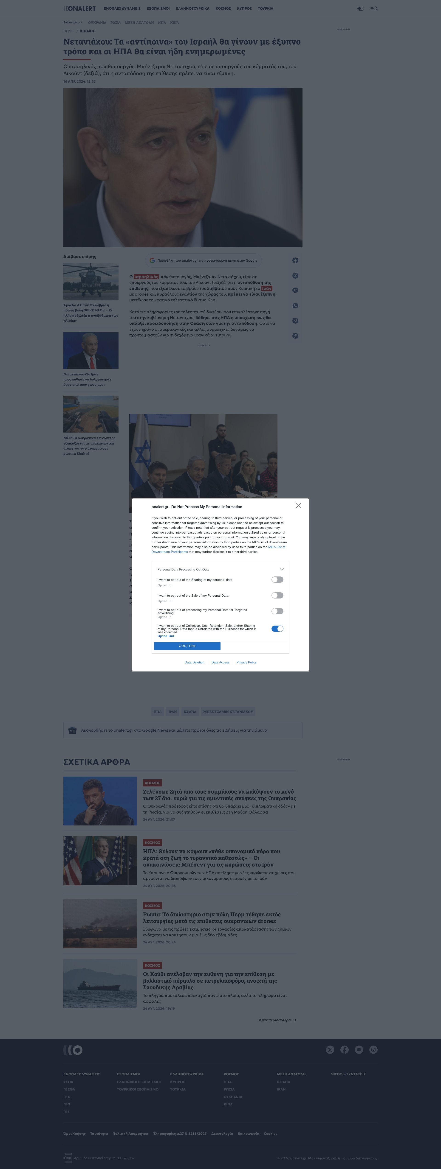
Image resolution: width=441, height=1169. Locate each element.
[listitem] (220, 569)
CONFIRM (187, 646)
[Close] (300, 507)
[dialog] (220, 584)
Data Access (220, 662)
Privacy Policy (247, 662)
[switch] (277, 579)
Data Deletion (194, 662)
